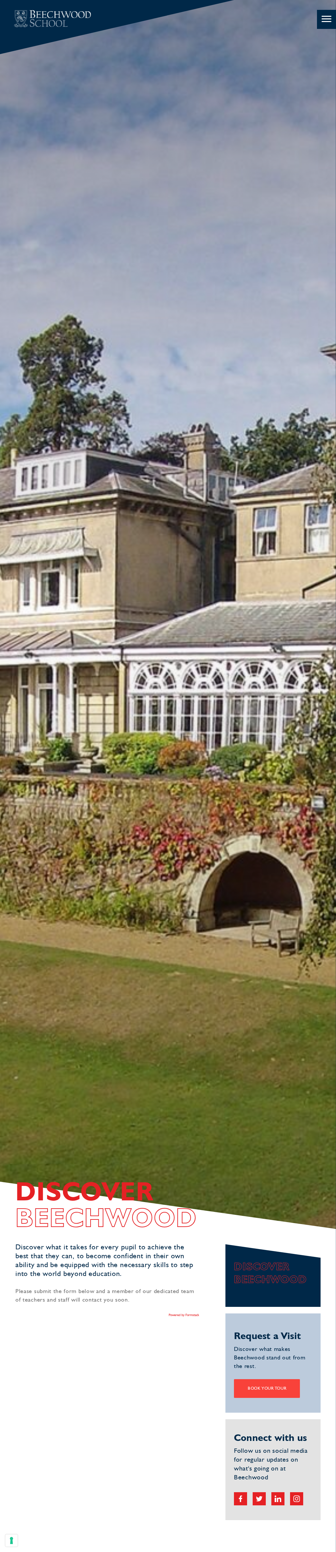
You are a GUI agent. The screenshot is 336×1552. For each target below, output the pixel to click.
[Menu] (326, 19)
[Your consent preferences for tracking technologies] (11, 1540)
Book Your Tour (267, 1388)
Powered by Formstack (184, 1315)
